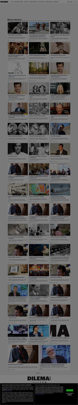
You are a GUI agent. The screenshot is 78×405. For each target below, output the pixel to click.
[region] (39, 394)
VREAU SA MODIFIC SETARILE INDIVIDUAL (69, 394)
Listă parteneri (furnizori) (39, 394)
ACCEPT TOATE (70, 390)
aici (9, 398)
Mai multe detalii (8, 390)
